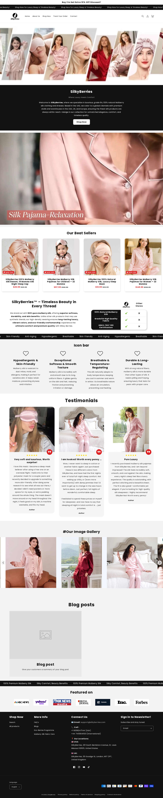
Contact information (114, 794)
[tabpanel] (21, 702)
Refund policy (74, 794)
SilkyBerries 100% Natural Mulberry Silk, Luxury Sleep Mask (102, 281)
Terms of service (86, 794)
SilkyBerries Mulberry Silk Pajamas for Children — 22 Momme (61, 281)
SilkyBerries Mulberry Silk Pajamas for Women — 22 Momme (143, 281)
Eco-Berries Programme (44, 730)
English (14, 787)
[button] (142, 16)
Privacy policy (62, 794)
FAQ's (36, 722)
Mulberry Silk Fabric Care (44, 734)
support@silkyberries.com (93, 722)
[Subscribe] (150, 728)
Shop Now (82, 122)
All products (14, 726)
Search (12, 722)
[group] (81, 179)
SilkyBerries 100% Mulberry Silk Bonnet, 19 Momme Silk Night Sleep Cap (20, 281)
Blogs (36, 726)
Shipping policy (100, 794)
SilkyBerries (51, 795)
